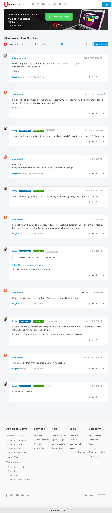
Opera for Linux (15, 448)
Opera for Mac (14, 444)
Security (74, 436)
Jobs (91, 444)
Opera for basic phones (19, 479)
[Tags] (43, 4)
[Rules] (60, 4)
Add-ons (38, 436)
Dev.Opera (57, 448)
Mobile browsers (13, 462)
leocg (15, 130)
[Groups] (54, 4)
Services (39, 428)
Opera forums (58, 444)
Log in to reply (101, 44)
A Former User (19, 58)
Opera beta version (16, 453)
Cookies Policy (77, 444)
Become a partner (97, 452)
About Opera (95, 436)
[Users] (49, 4)
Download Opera (60, 16)
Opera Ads (39, 448)
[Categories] (32, 4)
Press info (93, 440)
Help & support (59, 436)
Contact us (94, 456)
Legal (73, 428)
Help (54, 428)
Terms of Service (78, 452)
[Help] (65, 4)
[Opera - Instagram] (28, 495)
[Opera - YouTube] (17, 495)
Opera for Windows (16, 440)
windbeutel (17, 94)
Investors (93, 448)
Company (95, 428)
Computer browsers (15, 435)
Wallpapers (39, 444)
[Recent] (38, 4)
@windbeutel (53, 191)
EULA (72, 448)
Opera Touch (13, 475)
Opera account (41, 440)
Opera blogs (58, 440)
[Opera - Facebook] (6, 495)
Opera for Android (16, 44)
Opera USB (12, 457)
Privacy (73, 440)
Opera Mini (12, 471)
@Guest (52, 130)
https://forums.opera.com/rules (27, 265)
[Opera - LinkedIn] (22, 495)
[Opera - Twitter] (11, 495)
